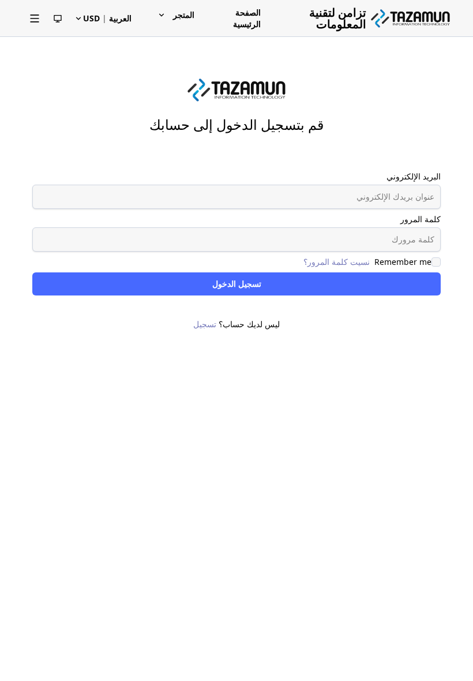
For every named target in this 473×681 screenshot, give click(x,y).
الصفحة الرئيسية (247, 18)
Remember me (402, 261)
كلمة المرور (420, 219)
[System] (57, 18)
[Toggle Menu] (34, 18)
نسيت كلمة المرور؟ (336, 261)
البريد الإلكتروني (413, 176)
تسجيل (204, 324)
